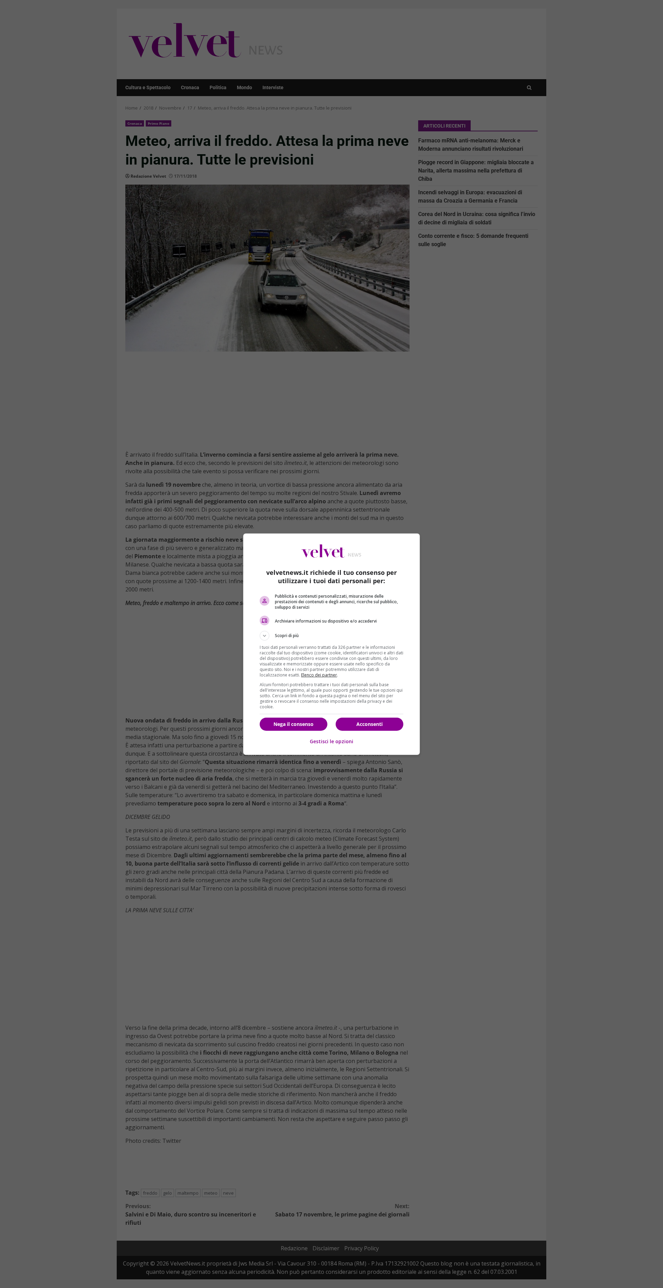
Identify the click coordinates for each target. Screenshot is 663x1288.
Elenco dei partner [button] (319, 675)
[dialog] (331, 644)
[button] (331, 636)
